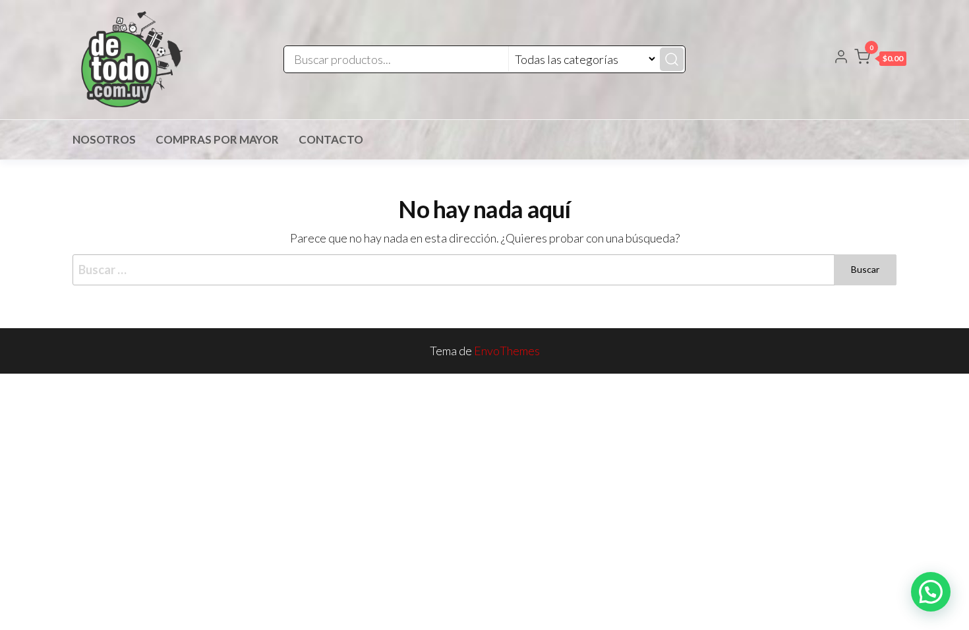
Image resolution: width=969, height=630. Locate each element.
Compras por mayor (217, 139)
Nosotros (104, 139)
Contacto (331, 139)
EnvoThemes (507, 350)
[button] (880, 59)
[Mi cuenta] (841, 58)
